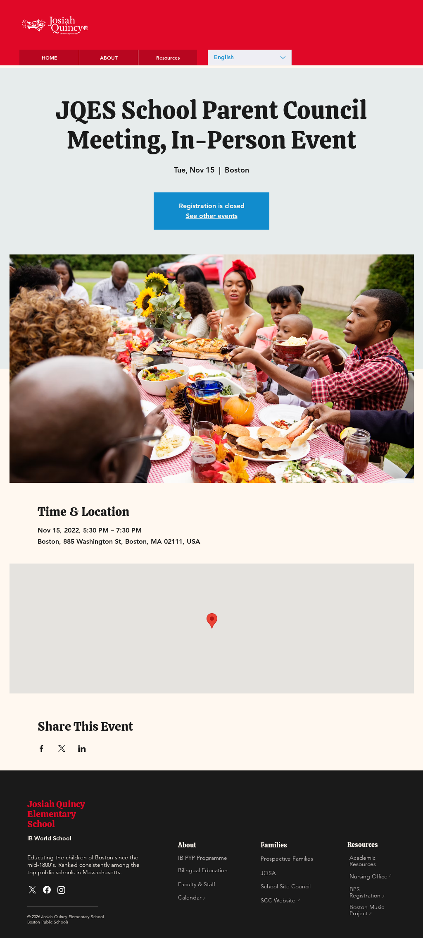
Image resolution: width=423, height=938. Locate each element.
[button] (108, 57)
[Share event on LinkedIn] (82, 748)
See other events (212, 216)
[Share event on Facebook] (41, 748)
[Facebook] (47, 890)
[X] (32, 890)
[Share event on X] (62, 748)
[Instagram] (61, 890)
